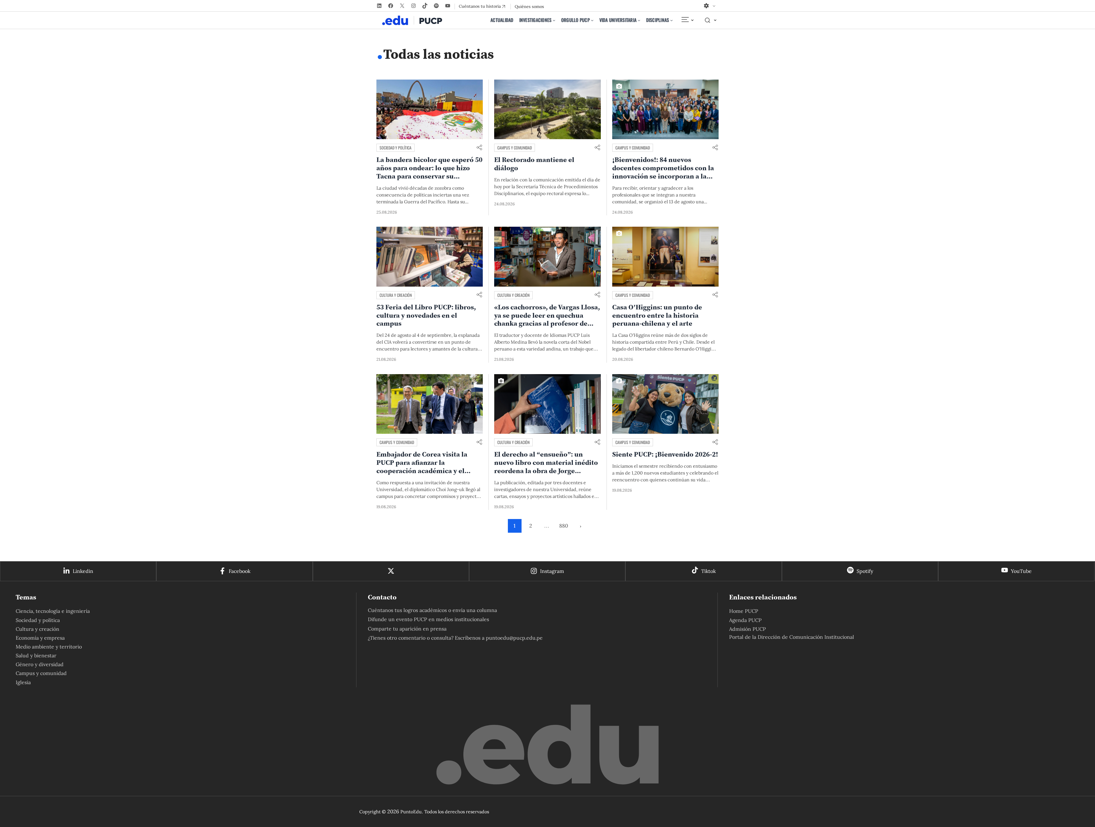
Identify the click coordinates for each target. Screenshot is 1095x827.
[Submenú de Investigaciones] (554, 20)
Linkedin (83, 571)
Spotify (865, 571)
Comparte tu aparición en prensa (407, 628)
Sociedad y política (395, 148)
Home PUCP (743, 611)
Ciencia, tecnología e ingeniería (53, 611)
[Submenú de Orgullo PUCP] (592, 20)
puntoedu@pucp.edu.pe (514, 638)
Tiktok (708, 571)
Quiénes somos (529, 6)
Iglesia (23, 682)
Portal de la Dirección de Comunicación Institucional (791, 637)
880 (563, 525)
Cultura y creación (396, 295)
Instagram (552, 571)
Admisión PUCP (747, 629)
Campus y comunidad (514, 148)
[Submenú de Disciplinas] (671, 20)
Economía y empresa (40, 638)
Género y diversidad (40, 664)
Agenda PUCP (745, 620)
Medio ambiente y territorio (49, 646)
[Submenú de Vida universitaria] (639, 20)
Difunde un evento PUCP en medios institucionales (428, 619)
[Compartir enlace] (479, 148)
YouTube (1021, 571)
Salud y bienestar (36, 655)
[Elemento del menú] (687, 20)
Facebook (239, 571)
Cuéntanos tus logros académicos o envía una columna (432, 610)
